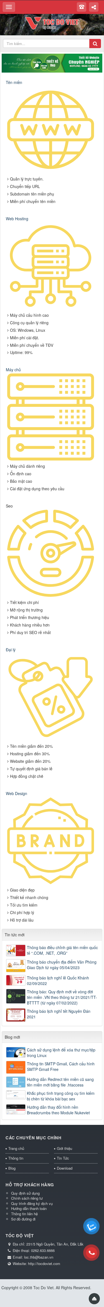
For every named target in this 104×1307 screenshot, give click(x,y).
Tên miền (14, 82)
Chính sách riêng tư (27, 1198)
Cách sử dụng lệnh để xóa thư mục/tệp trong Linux (61, 1052)
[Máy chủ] (50, 417)
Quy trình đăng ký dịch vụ (32, 1203)
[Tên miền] (50, 130)
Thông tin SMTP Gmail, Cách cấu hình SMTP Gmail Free (61, 1066)
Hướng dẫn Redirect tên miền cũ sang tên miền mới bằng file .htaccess (60, 1082)
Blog (12, 1168)
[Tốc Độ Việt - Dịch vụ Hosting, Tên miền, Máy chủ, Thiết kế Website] (52, 22)
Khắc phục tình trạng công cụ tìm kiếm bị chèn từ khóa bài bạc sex (61, 1095)
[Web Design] (50, 841)
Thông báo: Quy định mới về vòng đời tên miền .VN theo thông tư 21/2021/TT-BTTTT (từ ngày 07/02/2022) (62, 997)
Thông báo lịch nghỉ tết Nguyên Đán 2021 (58, 1013)
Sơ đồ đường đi (23, 1219)
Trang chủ (16, 1148)
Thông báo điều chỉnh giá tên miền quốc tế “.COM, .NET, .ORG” (62, 950)
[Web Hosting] (50, 266)
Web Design (16, 793)
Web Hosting (17, 218)
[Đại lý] (50, 697)
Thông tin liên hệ (24, 1213)
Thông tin (15, 1158)
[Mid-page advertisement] (52, 62)
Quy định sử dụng (25, 1193)
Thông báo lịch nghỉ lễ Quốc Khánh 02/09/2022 (58, 980)
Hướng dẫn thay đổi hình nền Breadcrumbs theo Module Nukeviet (58, 1109)
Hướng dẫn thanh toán (29, 1208)
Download (64, 1168)
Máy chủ (13, 369)
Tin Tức (63, 1158)
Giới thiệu (64, 1148)
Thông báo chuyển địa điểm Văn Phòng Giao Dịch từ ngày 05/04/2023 (62, 964)
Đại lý (11, 649)
